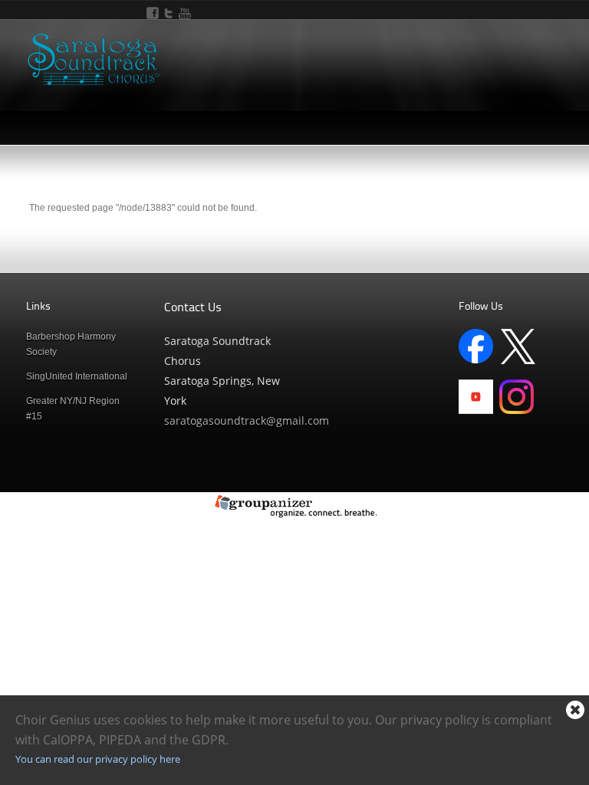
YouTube (185, 13)
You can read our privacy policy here (97, 759)
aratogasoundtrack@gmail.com (249, 420)
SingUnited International (76, 376)
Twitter (169, 13)
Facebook (152, 13)
